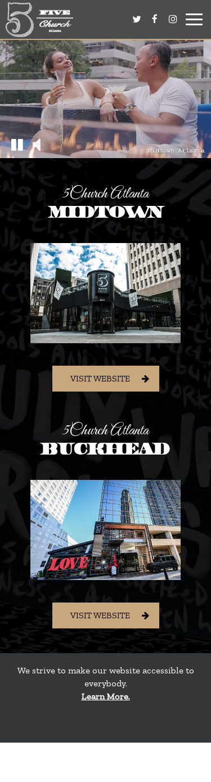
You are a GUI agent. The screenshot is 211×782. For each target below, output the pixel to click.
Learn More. (106, 696)
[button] (16, 144)
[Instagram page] (173, 19)
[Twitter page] (137, 19)
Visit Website (100, 378)
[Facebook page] (155, 19)
